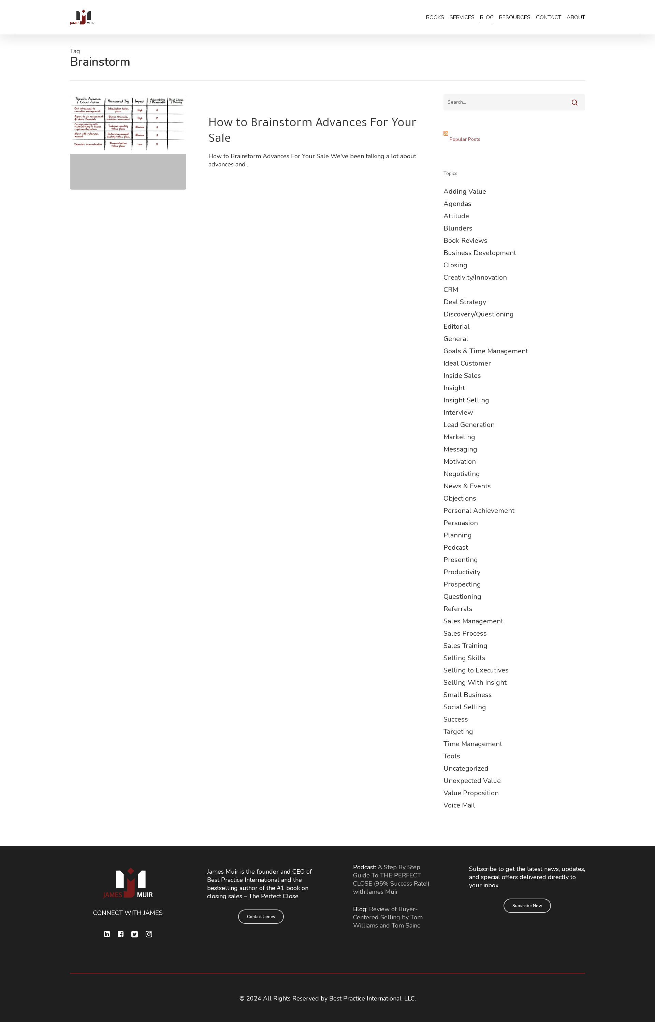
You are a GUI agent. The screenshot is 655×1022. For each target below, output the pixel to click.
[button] (261, 916)
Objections (459, 498)
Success (455, 719)
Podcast (455, 547)
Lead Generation (469, 424)
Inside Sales (462, 375)
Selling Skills (464, 658)
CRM (450, 289)
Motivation (459, 461)
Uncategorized (466, 768)
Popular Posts (465, 139)
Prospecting (462, 584)
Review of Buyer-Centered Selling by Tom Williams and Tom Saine (388, 917)
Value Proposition (471, 793)
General (455, 338)
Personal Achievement (478, 510)
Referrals (457, 608)
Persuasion (460, 523)
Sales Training (465, 645)
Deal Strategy (464, 302)
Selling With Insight (475, 682)
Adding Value (464, 191)
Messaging (460, 449)
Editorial (456, 326)
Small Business (467, 694)
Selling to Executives (476, 670)
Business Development (479, 252)
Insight (454, 387)
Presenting (460, 559)
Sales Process (465, 633)
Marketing (459, 437)
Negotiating (461, 473)
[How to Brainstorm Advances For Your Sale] (128, 142)
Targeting (458, 731)
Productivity (461, 572)
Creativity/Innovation (475, 277)
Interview (458, 412)
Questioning (462, 596)
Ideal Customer (467, 363)
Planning (457, 535)
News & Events (467, 486)
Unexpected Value (472, 780)
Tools (451, 756)
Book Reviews (465, 240)
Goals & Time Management (485, 351)
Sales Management (473, 621)
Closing (455, 265)
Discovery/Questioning (478, 314)
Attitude (456, 216)
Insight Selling (466, 400)
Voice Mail (459, 805)
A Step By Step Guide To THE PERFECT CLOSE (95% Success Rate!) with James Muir (391, 879)
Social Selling (464, 707)
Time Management (472, 744)
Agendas (457, 203)
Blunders (457, 228)
